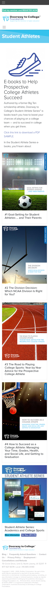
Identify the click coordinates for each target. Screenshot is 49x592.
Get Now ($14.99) (28, 535)
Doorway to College (24, 19)
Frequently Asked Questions (22, 554)
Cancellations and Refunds (14, 560)
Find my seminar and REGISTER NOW (20, 10)
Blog (4, 554)
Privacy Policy (14, 557)
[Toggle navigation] (3, 2)
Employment (29, 557)
